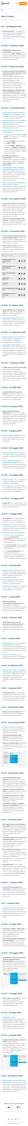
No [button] (20, 1107)
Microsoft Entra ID (8, 38)
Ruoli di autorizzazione (13, 380)
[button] (16, 3)
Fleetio (8, 892)
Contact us (20, 1121)
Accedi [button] (22, 3)
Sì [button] (10, 1107)
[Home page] (5, 3)
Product (13, 1121)
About (6, 1121)
